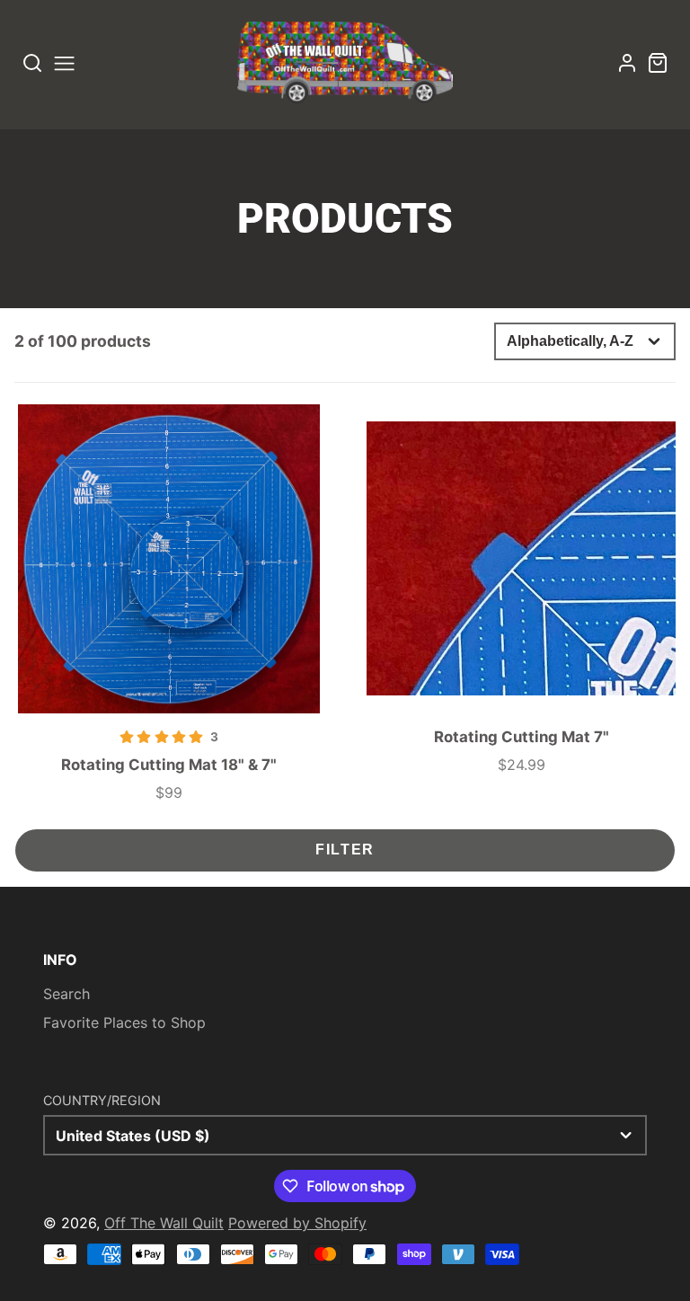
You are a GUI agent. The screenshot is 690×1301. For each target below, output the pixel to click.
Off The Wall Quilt (164, 1223)
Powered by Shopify (297, 1223)
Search (66, 994)
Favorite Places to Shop (124, 1022)
